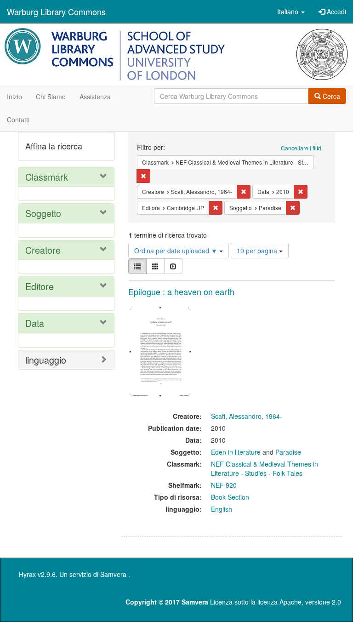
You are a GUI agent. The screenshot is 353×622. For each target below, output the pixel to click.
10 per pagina (258, 250)
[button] (291, 11)
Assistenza (95, 96)
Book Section (230, 497)
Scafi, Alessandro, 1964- (246, 416)
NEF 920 (224, 485)
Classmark (46, 176)
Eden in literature (236, 452)
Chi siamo (51, 96)
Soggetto (43, 213)
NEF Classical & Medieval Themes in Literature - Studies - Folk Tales (264, 468)
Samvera (113, 574)
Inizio (14, 96)
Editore (39, 286)
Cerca (330, 96)
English (221, 509)
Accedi (335, 11)
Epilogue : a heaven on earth (181, 291)
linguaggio (45, 359)
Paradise (288, 452)
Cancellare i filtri (301, 148)
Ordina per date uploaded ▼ (176, 250)
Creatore (43, 250)
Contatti (18, 119)
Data (34, 323)
